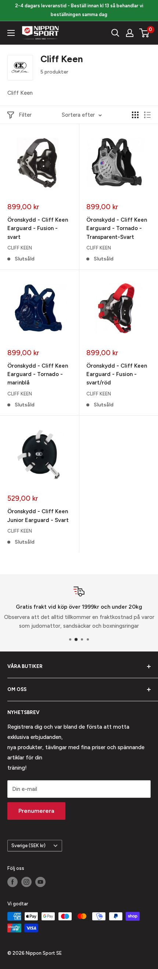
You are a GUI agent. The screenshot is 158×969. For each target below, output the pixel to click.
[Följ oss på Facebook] (12, 882)
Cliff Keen (19, 248)
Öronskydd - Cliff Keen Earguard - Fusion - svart (37, 228)
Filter (25, 115)
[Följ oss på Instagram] (26, 882)
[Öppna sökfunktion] (115, 33)
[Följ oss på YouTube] (40, 882)
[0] (144, 33)
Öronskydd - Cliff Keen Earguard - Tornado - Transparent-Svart (116, 228)
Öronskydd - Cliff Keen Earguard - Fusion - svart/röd (116, 374)
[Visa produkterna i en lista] (147, 115)
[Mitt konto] (129, 33)
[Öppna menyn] (11, 33)
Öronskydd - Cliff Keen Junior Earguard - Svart (38, 515)
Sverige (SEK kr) (28, 845)
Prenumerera (36, 810)
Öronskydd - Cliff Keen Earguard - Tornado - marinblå (37, 374)
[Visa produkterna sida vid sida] (135, 115)
